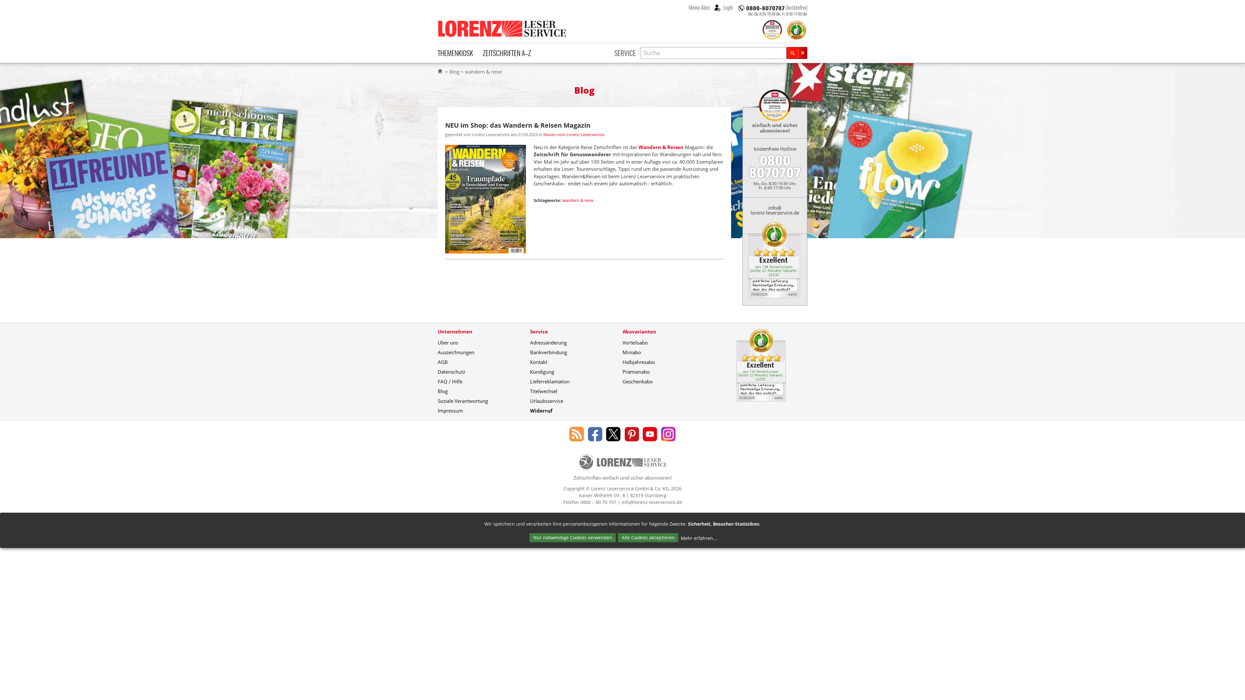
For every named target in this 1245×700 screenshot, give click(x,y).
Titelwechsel (543, 391)
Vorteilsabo (635, 342)
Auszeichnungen (456, 352)
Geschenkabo (637, 381)
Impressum (450, 410)
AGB (443, 362)
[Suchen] (797, 53)
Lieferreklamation (550, 381)
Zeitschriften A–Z (507, 53)
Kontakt (538, 362)
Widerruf (541, 410)
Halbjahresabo (638, 362)
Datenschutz (451, 371)
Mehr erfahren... (699, 538)
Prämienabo (636, 371)
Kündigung (542, 371)
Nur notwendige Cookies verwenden (572, 537)
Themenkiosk (455, 53)
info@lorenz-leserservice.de (775, 210)
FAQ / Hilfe (450, 381)
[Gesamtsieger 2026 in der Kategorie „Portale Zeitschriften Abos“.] (772, 30)
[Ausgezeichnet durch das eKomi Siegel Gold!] (796, 30)
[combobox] (714, 53)
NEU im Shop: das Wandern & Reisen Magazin (517, 125)
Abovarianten (639, 331)
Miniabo (631, 352)
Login (727, 7)
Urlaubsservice (546, 401)
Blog (454, 71)
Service (625, 53)
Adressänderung (548, 342)
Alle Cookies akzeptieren (648, 537)
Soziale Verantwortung (463, 401)
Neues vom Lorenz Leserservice (573, 134)
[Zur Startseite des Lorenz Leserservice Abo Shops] (502, 28)
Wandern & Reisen (660, 147)
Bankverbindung (548, 352)
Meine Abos (699, 7)
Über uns (448, 342)
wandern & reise (577, 200)
